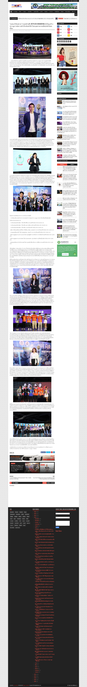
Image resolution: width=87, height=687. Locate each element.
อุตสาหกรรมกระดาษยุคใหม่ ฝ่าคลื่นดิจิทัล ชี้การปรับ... (44, 618)
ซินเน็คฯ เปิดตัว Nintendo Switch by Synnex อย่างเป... (44, 543)
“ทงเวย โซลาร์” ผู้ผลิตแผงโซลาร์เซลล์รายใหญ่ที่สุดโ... (44, 621)
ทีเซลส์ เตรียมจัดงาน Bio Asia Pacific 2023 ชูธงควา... (44, 551)
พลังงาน (28, 523)
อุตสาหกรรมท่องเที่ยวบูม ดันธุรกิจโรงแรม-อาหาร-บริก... (43, 593)
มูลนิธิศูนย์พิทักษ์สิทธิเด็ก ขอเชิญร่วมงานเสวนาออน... (44, 584)
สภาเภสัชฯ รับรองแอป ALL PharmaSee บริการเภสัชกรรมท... (44, 607)
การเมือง (15, 11)
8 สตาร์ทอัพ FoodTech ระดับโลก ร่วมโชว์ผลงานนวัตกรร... (44, 562)
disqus (48, 482)
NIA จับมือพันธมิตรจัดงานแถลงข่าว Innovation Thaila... (44, 652)
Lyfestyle (24, 516)
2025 (35, 513)
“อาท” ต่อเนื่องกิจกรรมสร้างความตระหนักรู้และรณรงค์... (44, 643)
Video (27, 518)
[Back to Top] (76, 685)
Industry (20, 516)
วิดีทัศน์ (20, 525)
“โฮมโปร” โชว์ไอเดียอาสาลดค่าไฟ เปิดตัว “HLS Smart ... (44, 640)
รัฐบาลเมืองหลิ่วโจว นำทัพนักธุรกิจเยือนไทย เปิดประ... (44, 604)
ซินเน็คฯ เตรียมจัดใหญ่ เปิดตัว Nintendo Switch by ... (44, 559)
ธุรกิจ (41, 11)
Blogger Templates (26, 685)
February (37, 670)
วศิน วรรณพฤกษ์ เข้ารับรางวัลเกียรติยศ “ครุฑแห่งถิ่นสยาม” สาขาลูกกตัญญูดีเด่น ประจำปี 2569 (70, 236)
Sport (15, 518)
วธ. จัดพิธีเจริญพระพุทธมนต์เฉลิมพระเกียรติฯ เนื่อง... (44, 657)
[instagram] (75, 1)
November (37, 520)
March (36, 668)
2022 (35, 674)
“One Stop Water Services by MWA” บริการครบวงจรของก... (44, 571)
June (36, 663)
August (36, 526)
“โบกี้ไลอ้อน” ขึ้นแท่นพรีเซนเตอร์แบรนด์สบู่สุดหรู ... (44, 582)
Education (21, 512)
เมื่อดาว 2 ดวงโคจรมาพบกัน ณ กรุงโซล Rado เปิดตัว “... (44, 545)
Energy (25, 512)
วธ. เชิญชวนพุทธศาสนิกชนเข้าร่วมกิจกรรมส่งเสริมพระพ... (44, 537)
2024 (35, 515)
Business (34, 18)
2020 (35, 677)
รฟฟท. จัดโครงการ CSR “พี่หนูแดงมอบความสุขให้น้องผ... (44, 576)
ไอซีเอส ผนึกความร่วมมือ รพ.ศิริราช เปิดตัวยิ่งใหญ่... (44, 587)
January (36, 672)
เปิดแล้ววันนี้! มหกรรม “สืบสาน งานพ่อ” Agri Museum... (43, 660)
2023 (35, 517)
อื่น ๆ (73, 11)
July (36, 527)
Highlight (28, 30)
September (37, 524)
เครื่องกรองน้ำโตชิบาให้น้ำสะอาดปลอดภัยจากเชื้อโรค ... (44, 540)
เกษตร (24, 11)
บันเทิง (46, 11)
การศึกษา (16, 520)
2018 (35, 681)
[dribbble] (73, 1)
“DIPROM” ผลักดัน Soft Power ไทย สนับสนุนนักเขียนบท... (44, 568)
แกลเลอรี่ (27, 520)
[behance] (76, 1)
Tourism (23, 518)
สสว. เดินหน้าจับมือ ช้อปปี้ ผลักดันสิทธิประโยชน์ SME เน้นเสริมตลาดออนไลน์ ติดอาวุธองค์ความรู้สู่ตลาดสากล (69, 113)
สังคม (62, 11)
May (36, 664)
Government (27, 514)
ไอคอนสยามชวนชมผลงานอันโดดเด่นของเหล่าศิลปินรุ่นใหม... (44, 599)
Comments (72, 164)
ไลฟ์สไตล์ (57, 11)
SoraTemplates (15, 685)
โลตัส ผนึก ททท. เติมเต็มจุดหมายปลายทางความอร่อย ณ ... (44, 649)
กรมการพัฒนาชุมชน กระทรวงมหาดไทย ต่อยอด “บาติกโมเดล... (44, 579)
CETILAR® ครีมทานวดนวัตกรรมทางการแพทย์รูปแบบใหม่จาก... (44, 612)
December (37, 518)
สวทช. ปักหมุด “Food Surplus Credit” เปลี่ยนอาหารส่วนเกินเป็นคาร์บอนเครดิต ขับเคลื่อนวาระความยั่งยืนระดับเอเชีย (70, 221)
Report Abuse (59, 531)
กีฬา (20, 11)
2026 (35, 511)
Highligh (11, 516)
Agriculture (12, 512)
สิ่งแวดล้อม (67, 11)
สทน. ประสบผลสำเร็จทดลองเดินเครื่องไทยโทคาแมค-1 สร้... (44, 638)
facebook (52, 482)
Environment (18, 514)
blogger (44, 482)
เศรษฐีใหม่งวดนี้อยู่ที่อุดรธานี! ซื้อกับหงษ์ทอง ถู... (44, 529)
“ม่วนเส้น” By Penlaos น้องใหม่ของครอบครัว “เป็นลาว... (43, 626)
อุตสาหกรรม (18, 527)
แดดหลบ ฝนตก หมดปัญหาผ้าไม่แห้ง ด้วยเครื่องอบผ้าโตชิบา (44, 615)
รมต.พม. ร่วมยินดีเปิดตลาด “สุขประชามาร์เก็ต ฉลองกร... (44, 610)
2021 (35, 676)
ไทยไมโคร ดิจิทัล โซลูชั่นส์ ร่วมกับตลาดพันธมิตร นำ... (44, 646)
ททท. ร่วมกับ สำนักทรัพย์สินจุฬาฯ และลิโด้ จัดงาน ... (44, 565)
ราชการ (51, 11)
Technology (19, 518)
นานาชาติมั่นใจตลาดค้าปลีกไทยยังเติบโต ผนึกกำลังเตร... (44, 548)
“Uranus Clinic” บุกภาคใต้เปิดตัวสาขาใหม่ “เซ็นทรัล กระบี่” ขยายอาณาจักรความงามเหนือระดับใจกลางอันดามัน (58, 18)
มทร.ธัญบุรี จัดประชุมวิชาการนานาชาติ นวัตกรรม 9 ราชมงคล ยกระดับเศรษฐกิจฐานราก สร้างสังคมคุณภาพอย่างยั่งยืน (70, 118)
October (37, 522)
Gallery (22, 514)
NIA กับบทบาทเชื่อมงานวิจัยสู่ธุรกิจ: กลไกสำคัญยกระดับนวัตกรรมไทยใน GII (70, 198)
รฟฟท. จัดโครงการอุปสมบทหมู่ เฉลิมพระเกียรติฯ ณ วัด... (44, 554)
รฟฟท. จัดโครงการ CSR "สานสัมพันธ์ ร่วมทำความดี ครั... (43, 629)
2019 (35, 679)
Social (11, 518)
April (36, 666)
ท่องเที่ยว (30, 11)
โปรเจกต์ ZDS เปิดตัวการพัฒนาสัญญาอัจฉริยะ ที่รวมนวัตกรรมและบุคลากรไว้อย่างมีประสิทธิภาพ (70, 123)
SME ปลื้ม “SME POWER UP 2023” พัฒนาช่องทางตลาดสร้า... (44, 590)
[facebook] (70, 1)
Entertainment (12, 514)
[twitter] (71, 1)
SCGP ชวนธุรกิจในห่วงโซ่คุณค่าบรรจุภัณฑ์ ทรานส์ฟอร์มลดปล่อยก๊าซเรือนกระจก (69, 102)
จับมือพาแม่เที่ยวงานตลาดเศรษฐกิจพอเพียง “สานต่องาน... (44, 534)
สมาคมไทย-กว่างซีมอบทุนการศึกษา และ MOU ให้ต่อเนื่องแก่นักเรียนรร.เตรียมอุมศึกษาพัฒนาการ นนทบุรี (70, 156)
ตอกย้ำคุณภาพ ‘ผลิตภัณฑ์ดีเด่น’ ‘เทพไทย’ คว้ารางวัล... (44, 596)
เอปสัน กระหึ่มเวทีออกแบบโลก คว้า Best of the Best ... (44, 531)
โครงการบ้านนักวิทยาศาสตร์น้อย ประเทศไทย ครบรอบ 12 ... (44, 556)
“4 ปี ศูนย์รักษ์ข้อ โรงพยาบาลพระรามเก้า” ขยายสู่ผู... (44, 654)
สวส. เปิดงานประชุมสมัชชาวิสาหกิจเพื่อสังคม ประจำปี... (44, 635)
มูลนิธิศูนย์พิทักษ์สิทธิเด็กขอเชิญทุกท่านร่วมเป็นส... (44, 601)
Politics (28, 516)
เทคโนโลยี (36, 11)
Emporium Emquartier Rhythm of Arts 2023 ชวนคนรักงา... (43, 632)
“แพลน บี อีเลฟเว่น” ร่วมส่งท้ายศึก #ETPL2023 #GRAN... (44, 624)
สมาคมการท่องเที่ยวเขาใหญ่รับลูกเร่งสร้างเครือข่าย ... (44, 573)
